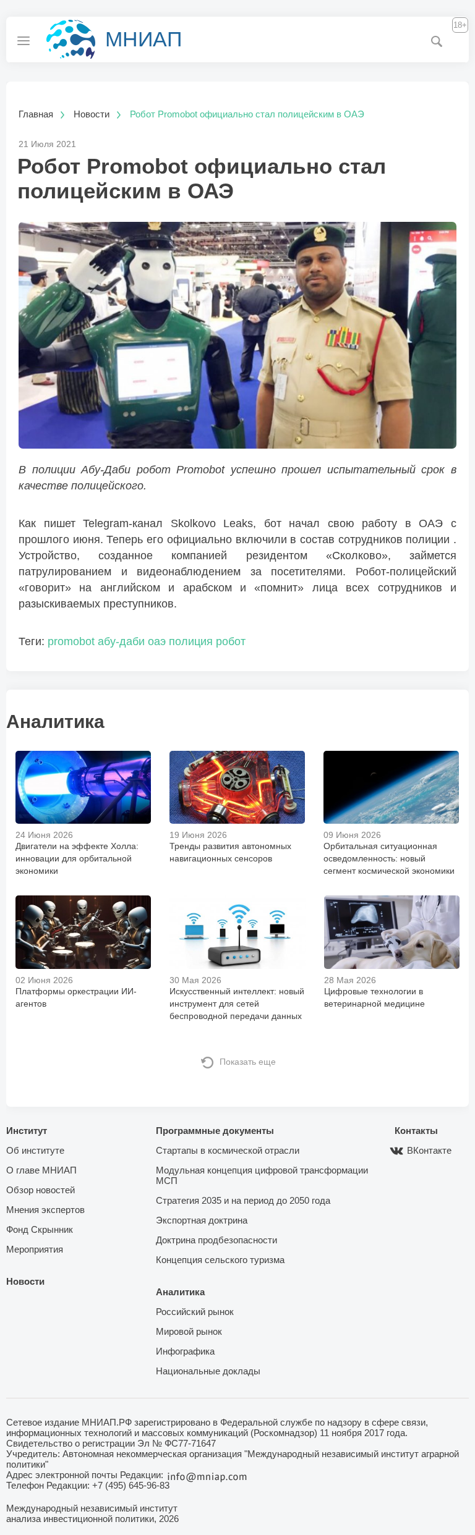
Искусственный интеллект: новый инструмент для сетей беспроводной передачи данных (236, 1003)
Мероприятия (34, 1249)
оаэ (157, 641)
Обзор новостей (40, 1190)
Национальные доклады (208, 1371)
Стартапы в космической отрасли (227, 1150)
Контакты (416, 1130)
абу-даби (121, 641)
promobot (71, 641)
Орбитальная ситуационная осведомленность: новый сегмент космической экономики (389, 858)
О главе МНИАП (41, 1170)
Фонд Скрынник (39, 1229)
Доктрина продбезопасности (216, 1240)
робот (231, 641)
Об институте (35, 1150)
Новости (25, 1281)
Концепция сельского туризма (220, 1259)
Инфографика (185, 1351)
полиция (191, 641)
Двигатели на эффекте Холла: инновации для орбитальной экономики (77, 858)
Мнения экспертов (45, 1209)
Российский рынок (195, 1311)
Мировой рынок (189, 1331)
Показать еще (248, 1062)
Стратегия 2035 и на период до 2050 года (243, 1200)
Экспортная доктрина (201, 1220)
